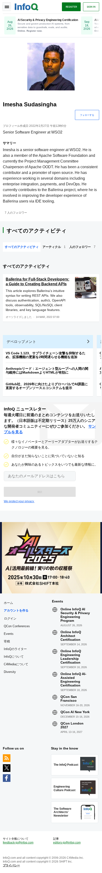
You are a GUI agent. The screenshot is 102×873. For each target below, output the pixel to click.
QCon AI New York (75, 712)
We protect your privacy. (19, 501)
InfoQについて (14, 656)
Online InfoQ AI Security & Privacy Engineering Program (75, 614)
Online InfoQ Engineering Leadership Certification (70, 656)
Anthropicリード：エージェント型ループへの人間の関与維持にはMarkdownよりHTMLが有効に (47, 370)
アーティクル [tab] (53, 247)
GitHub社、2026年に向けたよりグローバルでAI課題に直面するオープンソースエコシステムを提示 (47, 386)
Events (9, 634)
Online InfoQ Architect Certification (70, 635)
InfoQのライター (15, 649)
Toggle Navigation (6, 6)
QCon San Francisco (68, 698)
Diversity (10, 672)
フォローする (87, 114)
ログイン (10, 618)
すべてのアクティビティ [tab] (22, 247)
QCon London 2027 (71, 725)
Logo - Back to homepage (26, 6)
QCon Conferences (17, 626)
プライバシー (11, 865)
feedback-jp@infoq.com (18, 842)
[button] (40, 492)
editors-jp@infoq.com (67, 842)
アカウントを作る (16, 610)
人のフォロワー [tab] (82, 247)
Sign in (91, 6)
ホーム (8, 603)
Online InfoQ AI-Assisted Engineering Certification (73, 679)
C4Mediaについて (16, 664)
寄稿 (7, 641)
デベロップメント (21, 342)
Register (71, 6)
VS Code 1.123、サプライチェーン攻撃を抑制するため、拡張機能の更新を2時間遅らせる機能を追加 (45, 355)
